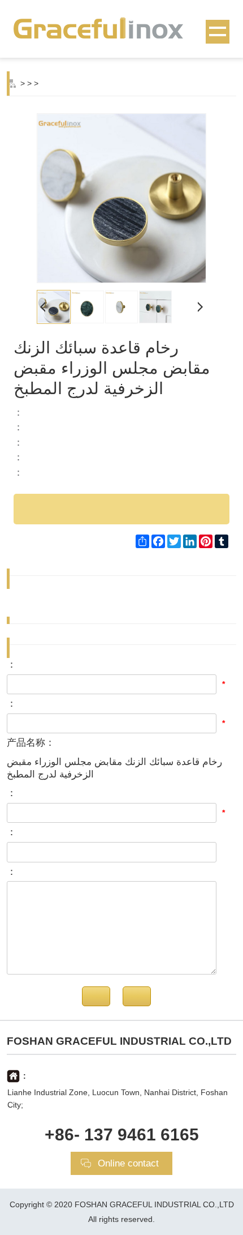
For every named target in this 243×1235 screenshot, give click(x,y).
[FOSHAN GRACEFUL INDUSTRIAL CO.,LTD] (121, 28)
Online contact (128, 1163)
